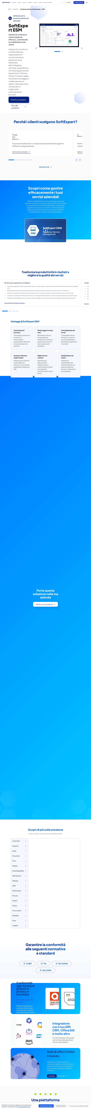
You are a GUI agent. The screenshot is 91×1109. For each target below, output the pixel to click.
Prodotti (15, 9)
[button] (86, 2)
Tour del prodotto (15, 106)
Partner (35, 2)
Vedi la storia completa (20, 152)
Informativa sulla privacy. (24, 1106)
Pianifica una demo (79, 2)
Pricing (40, 2)
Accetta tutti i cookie (46, 1106)
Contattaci (68, 2)
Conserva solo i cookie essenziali (78, 1106)
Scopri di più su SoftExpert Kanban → (15, 303)
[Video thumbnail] (45, 230)
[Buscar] (61, 2)
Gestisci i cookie (60, 1106)
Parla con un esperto (44, 604)
